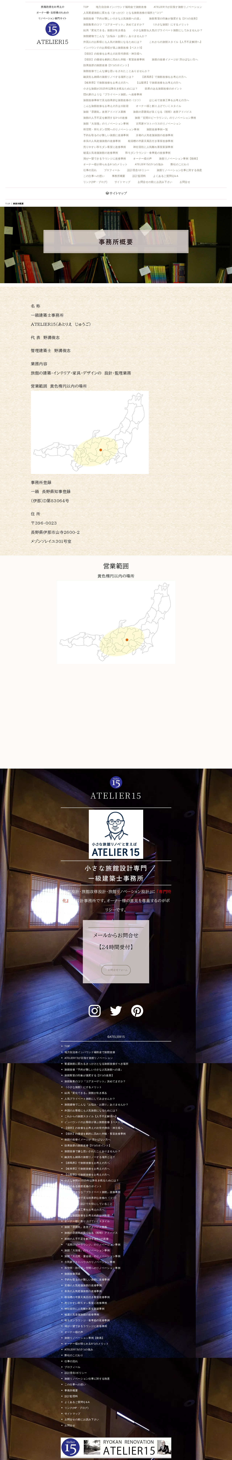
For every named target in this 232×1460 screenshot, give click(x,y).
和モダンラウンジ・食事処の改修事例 (148, 152)
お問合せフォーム (118, 970)
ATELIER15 (52, 41)
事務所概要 (118, 176)
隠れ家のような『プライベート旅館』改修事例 (93, 1192)
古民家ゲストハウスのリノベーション (158, 123)
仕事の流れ (90, 170)
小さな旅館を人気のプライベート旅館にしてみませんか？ (167, 30)
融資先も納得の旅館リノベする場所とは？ (108, 76)
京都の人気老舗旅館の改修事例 (154, 135)
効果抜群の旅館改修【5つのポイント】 (106, 65)
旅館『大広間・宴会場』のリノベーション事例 (93, 1256)
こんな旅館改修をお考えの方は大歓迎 (106, 106)
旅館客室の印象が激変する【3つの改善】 (174, 18)
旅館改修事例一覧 (157, 129)
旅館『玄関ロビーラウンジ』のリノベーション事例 (165, 117)
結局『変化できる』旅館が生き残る (104, 30)
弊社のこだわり (180, 164)
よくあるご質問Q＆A (165, 176)
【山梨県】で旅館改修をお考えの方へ (158, 82)
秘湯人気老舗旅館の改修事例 (100, 152)
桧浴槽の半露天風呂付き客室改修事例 (150, 141)
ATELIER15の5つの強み (149, 164)
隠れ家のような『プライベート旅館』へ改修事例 (112, 94)
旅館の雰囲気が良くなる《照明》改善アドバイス (162, 111)
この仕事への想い (94, 176)
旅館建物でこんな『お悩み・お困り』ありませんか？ (115, 36)
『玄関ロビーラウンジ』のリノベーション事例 (93, 1244)
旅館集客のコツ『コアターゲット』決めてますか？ (114, 24)
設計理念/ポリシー (138, 170)
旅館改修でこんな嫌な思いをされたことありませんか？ (116, 71)
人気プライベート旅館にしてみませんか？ (90, 1098)
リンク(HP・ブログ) (95, 182)
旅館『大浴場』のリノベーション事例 (106, 123)
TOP (86, 7)
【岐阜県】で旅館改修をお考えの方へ (106, 82)
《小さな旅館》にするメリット (170, 24)
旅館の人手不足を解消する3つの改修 (105, 117)
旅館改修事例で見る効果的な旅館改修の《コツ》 (112, 100)
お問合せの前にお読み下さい (155, 182)
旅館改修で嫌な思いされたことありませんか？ (93, 1151)
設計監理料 (139, 176)
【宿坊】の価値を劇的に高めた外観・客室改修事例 (114, 59)
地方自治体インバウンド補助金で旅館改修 (121, 7)
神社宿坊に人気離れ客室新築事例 (153, 147)
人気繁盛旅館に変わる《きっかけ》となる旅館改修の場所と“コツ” (123, 12)
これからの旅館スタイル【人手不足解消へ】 (175, 41)
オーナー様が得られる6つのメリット (105, 164)
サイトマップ (122, 182)
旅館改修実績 (72, 1273)
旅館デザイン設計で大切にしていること (89, 1203)
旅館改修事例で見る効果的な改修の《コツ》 (91, 1197)
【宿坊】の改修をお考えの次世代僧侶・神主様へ (112, 53)
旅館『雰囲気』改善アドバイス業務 (104, 111)
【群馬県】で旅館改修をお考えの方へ (164, 76)
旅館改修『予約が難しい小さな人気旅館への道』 (112, 18)
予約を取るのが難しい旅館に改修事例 (106, 135)
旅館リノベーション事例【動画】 (179, 158)
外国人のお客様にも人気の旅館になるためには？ (112, 41)
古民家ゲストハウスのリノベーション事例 (90, 1262)
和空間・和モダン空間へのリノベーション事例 (111, 129)
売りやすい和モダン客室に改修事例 (104, 147)
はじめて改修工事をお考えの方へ (169, 100)
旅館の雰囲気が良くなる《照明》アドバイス (91, 1232)
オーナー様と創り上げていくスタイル (158, 106)
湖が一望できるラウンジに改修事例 (104, 158)
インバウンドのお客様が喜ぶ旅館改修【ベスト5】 (113, 47)
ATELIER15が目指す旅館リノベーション (178, 7)
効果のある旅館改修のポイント (163, 88)
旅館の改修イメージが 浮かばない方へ (175, 59)
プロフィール (112, 170)
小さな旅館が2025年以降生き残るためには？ (110, 88)
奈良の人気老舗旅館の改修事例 (102, 141)
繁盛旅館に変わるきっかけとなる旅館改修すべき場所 (97, 1063)
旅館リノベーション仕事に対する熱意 (179, 170)
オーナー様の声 (142, 158)
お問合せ (185, 182)
